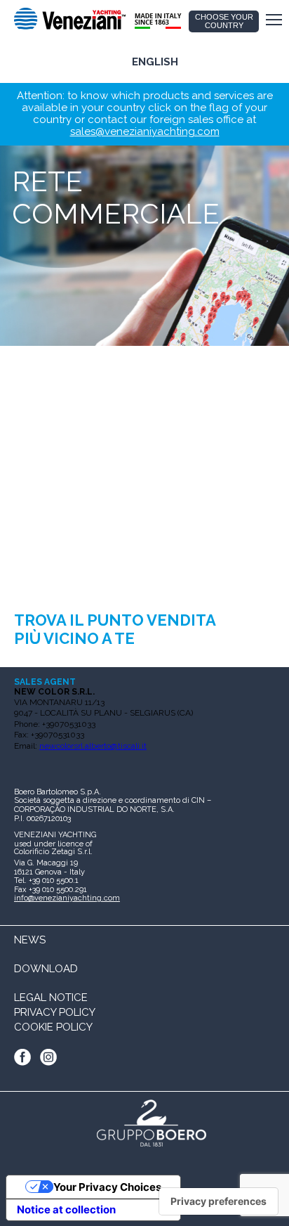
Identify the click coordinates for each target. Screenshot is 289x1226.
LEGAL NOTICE (51, 997)
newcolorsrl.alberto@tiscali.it (93, 746)
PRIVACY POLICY (54, 1012)
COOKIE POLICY (53, 1027)
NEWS (30, 940)
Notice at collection (66, 1209)
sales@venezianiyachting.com (145, 131)
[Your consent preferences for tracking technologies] (218, 1201)
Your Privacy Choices (107, 1187)
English (155, 62)
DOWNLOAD (46, 968)
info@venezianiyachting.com (67, 898)
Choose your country (224, 21)
